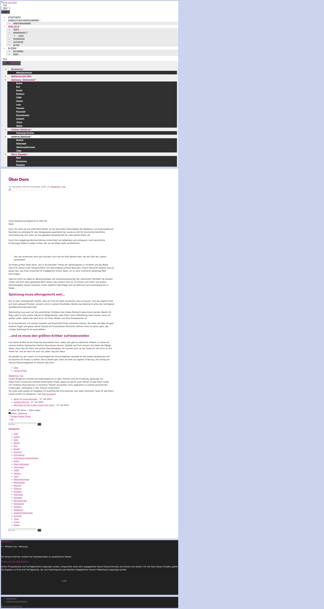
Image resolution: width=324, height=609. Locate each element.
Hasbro (19, 101)
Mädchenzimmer (22, 23)
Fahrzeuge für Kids (25, 133)
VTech (19, 122)
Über (16, 367)
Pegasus (20, 108)
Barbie (19, 83)
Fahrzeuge (19, 39)
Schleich (20, 118)
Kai (12, 419)
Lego (21, 36)
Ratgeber (18, 51)
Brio (18, 87)
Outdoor (18, 42)
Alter (16, 45)
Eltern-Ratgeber (19, 154)
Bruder (19, 90)
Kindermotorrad (21, 402)
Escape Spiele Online (21, 416)
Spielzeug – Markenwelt (23, 79)
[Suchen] (39, 424)
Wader (19, 126)
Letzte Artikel (20, 370)
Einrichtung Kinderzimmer (23, 20)
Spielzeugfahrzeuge (25, 147)
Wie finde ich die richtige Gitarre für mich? (34, 405)
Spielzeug (13, 26)
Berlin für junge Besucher (25, 399)
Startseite (14, 17)
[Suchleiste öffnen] (5, 5)
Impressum (11, 598)
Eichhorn (20, 94)
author (14, 413)
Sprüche (18, 516)
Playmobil (20, 111)
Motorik (19, 140)
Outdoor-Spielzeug (20, 129)
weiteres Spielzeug (20, 136)
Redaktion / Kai (16, 375)
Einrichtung (17, 69)
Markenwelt (20, 32)
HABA (19, 97)
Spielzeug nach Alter (21, 76)
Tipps (16, 29)
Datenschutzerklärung (16, 601)
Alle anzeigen (48, 394)
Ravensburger (22, 115)
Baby (16, 54)
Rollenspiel (21, 143)
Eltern (12, 48)
